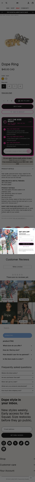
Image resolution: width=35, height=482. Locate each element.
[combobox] (20, 240)
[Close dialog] (34, 229)
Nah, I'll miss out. (26, 246)
